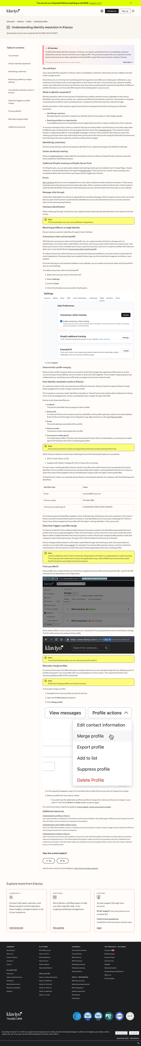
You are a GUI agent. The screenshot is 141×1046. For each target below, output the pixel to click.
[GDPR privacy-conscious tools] (130, 1016)
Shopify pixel (86, 170)
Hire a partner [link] (58, 928)
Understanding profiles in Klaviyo (56, 816)
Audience (20, 21)
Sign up (125, 11)
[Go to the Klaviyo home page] (13, 11)
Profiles (28, 21)
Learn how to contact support (86, 868)
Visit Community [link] (16, 928)
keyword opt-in (105, 130)
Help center (11, 21)
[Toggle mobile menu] (133, 11)
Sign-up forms (48, 182)
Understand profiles (40, 21)
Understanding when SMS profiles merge (59, 825)
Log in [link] (99, 928)
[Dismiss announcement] (131, 3)
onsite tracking (56, 156)
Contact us (111, 11)
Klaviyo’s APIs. (116, 417)
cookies (72, 545)
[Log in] (102, 11)
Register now (95, 3)
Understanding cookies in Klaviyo (56, 834)
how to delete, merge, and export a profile (94, 807)
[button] (88, 325)
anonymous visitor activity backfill (82, 249)
